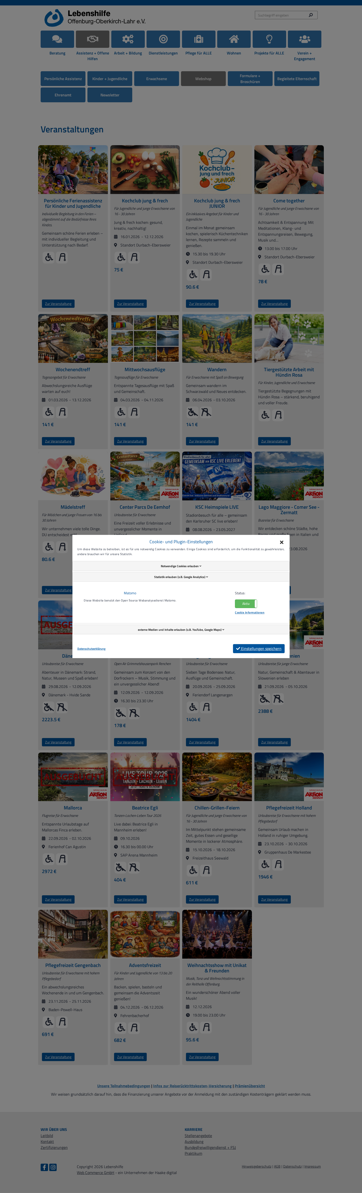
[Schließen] (281, 542)
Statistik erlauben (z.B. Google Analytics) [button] (180, 577)
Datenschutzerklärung (91, 649)
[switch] (246, 603)
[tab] (181, 566)
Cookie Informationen (249, 612)
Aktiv (246, 603)
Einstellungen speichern (260, 648)
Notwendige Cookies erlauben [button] (180, 566)
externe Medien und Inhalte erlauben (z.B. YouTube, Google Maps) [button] (180, 629)
